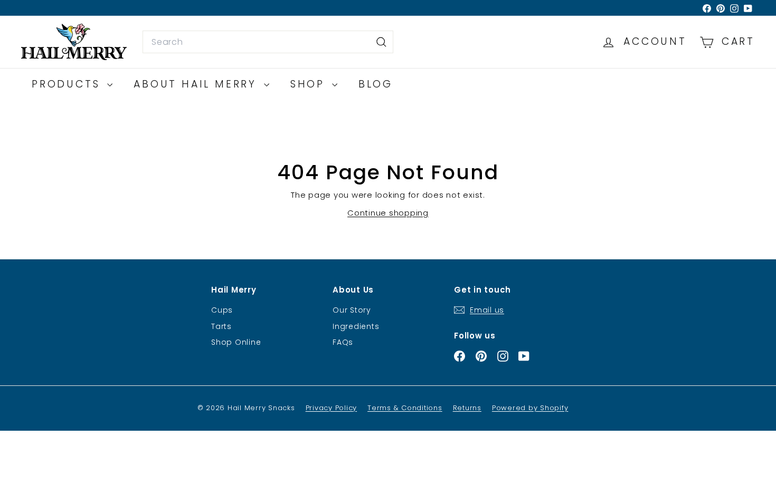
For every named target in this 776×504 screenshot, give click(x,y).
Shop (309, 84)
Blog (375, 84)
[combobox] (268, 42)
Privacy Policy (331, 408)
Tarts (221, 326)
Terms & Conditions (404, 408)
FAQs (343, 342)
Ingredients (356, 326)
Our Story (352, 310)
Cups (222, 310)
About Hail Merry (197, 84)
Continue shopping (388, 212)
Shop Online (236, 342)
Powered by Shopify (530, 408)
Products (68, 84)
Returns (467, 408)
